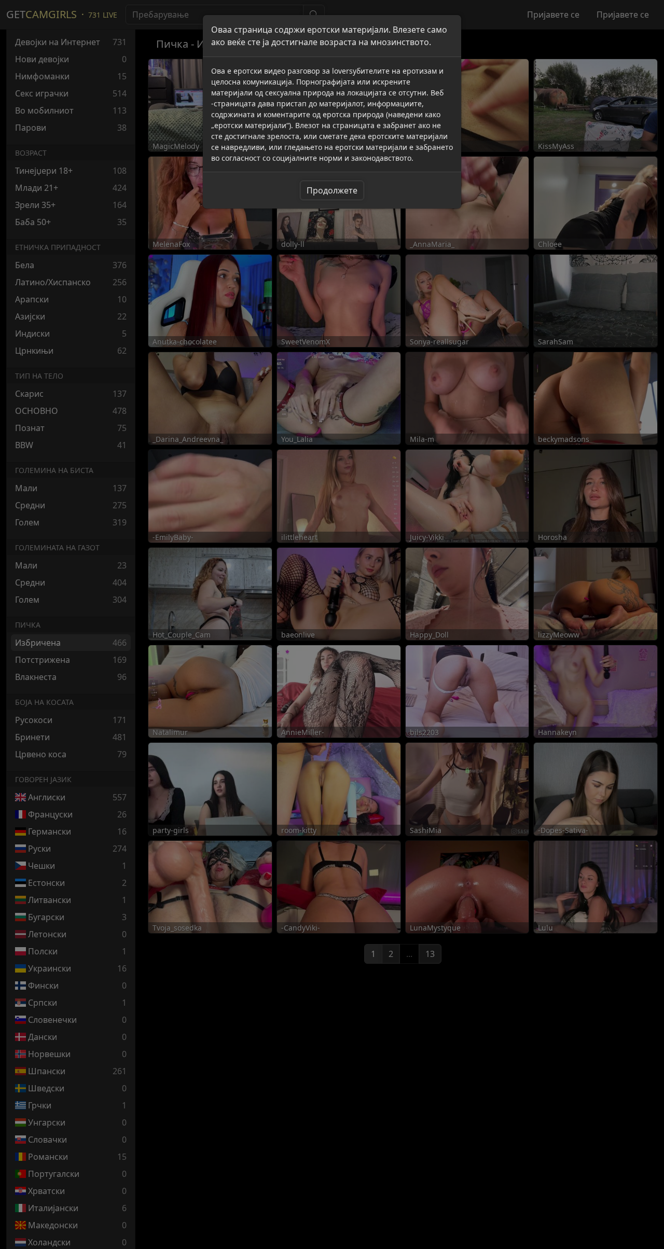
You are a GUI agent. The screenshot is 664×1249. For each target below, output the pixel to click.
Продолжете (332, 190)
